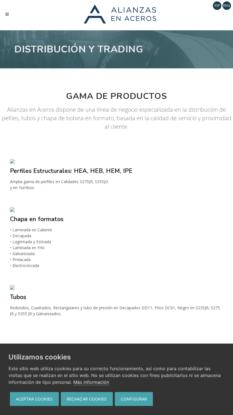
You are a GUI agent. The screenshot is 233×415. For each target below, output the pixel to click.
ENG (226, 5)
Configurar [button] (134, 399)
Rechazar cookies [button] (87, 399)
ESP (217, 5)
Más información (91, 382)
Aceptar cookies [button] (34, 399)
